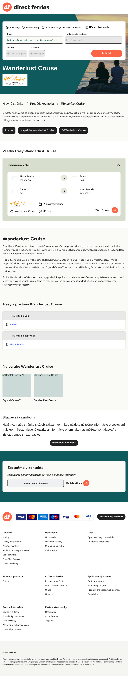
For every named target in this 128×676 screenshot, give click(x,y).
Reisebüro (93, 594)
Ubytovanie (50, 537)
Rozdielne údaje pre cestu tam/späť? (63, 27)
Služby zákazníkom (11, 541)
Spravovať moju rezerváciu (101, 537)
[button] (64, 165)
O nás (48, 590)
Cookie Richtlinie (10, 612)
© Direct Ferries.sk (10, 652)
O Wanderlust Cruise (74, 130)
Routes (9, 130)
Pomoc (5, 581)
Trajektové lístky (10, 563)
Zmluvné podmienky (12, 629)
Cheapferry (50, 612)
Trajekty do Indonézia (23, 336)
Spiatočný (15, 27)
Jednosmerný (32, 27)
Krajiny (5, 537)
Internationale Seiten (55, 581)
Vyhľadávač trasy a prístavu (15, 550)
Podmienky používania (13, 616)
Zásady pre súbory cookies (15, 625)
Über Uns (49, 594)
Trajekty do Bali (20, 316)
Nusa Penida (17, 344)
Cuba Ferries (51, 616)
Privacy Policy (9, 620)
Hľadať (106, 53)
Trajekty (49, 620)
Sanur (13, 324)
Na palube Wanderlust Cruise (37, 130)
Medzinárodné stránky (56, 585)
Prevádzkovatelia (42, 103)
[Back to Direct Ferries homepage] (25, 7)
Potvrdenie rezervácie (98, 541)
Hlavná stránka (12, 103)
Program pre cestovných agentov (104, 590)
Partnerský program (97, 585)
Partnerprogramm (96, 581)
